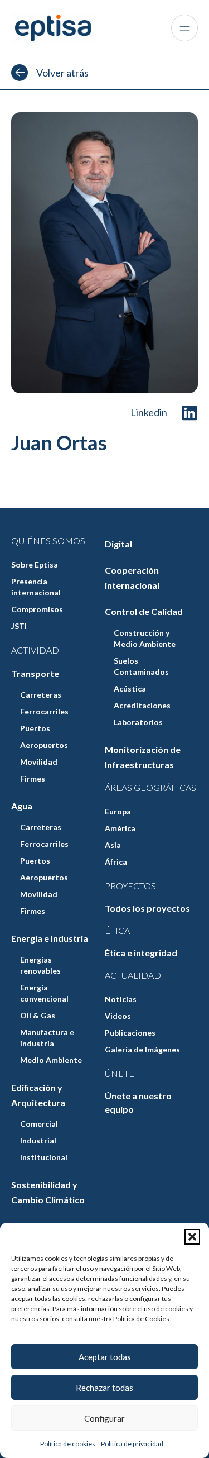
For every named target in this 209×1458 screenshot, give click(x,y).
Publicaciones (130, 1032)
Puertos (35, 728)
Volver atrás (62, 72)
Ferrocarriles (44, 711)
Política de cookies (67, 1444)
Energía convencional (44, 993)
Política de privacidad (132, 1444)
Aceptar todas (105, 1357)
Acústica (130, 688)
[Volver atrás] (19, 72)
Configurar (104, 1418)
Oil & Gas (37, 1015)
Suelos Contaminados (141, 666)
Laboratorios (138, 722)
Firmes (32, 778)
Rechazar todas (104, 1388)
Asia (113, 845)
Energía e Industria (49, 938)
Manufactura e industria (47, 1037)
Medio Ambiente (51, 1060)
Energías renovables (40, 965)
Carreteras (40, 694)
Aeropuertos (44, 745)
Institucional (43, 1157)
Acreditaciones (142, 705)
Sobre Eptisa (34, 564)
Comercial (39, 1123)
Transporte (35, 673)
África (116, 861)
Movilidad (38, 761)
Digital (118, 544)
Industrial (38, 1140)
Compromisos (37, 609)
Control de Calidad (144, 611)
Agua (21, 806)
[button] (192, 1236)
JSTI (19, 626)
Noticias (121, 999)
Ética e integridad (141, 952)
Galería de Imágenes (142, 1049)
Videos (118, 1016)
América (120, 828)
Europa (118, 811)
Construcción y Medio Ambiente (145, 638)
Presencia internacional (36, 586)
